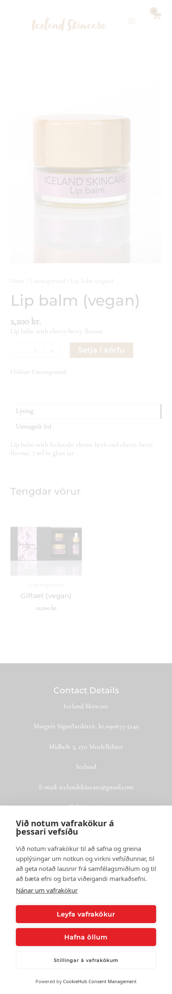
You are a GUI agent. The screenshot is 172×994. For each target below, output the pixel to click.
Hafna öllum (86, 937)
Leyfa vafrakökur (86, 914)
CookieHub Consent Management (100, 981)
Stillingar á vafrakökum (86, 960)
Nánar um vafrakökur (47, 890)
